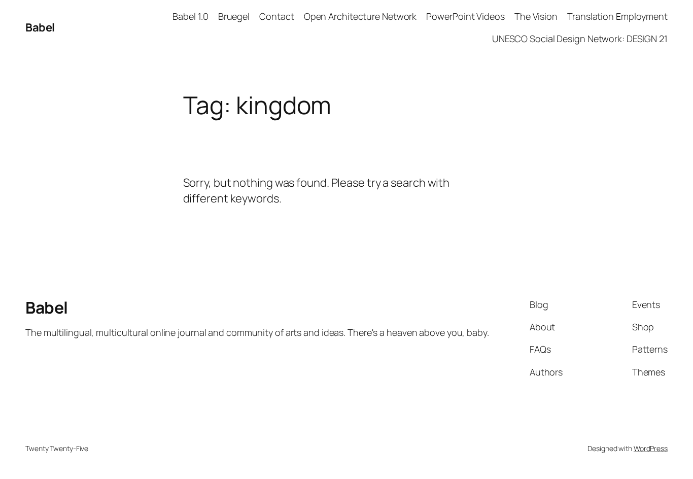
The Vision (536, 16)
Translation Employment (617, 16)
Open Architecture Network (360, 16)
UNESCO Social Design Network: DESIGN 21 (580, 38)
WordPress (651, 448)
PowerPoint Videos (465, 16)
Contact (276, 16)
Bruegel (234, 16)
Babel (40, 27)
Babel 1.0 (190, 16)
